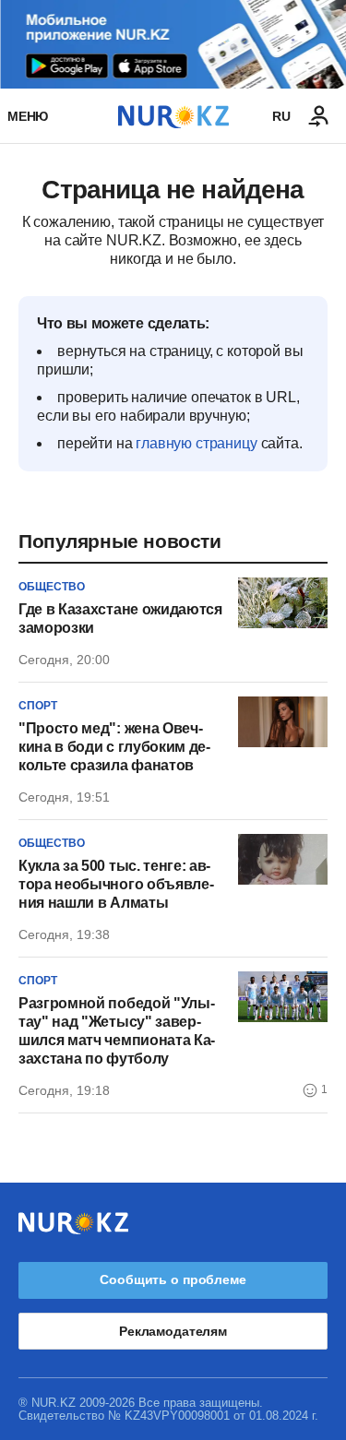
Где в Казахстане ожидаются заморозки (120, 618)
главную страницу (196, 443)
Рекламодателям (173, 1331)
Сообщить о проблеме (172, 1279)
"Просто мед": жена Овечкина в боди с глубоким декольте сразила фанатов (114, 746)
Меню (27, 116)
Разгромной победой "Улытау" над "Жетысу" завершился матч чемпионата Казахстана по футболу (116, 1030)
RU (281, 116)
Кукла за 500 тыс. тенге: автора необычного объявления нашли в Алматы (116, 884)
